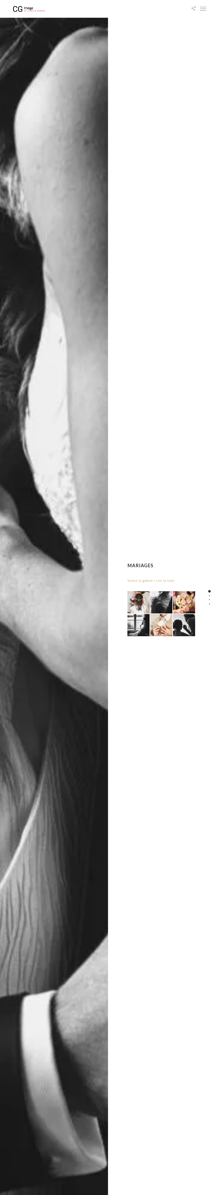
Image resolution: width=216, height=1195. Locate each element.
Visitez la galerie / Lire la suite (151, 581)
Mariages (140, 565)
